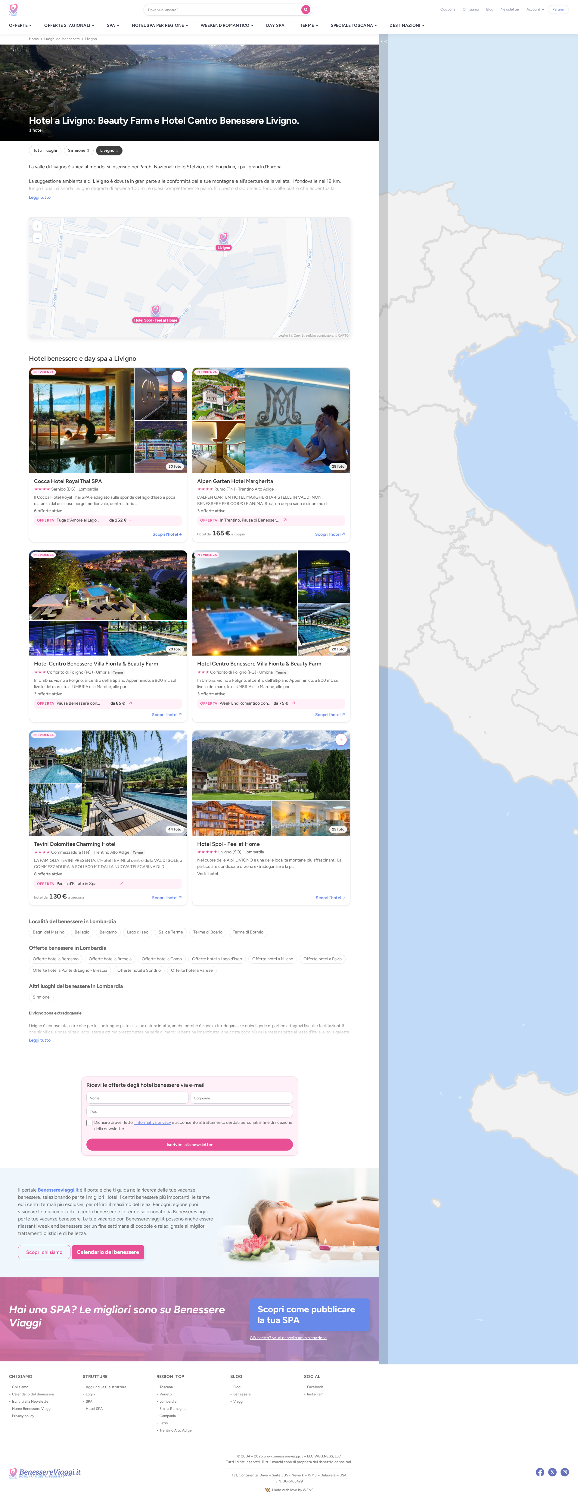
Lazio (164, 1423)
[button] (223, 238)
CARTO (343, 335)
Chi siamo (471, 9)
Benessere (242, 1394)
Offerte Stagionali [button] (67, 25)
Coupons (447, 9)
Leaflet (283, 335)
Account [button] (534, 9)
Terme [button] (307, 25)
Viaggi (238, 1401)
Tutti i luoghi (45, 150)
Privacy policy (23, 1416)
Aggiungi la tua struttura (106, 1387)
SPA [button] (111, 25)
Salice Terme (171, 932)
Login (90, 1394)
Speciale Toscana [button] (352, 25)
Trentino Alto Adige (176, 1430)
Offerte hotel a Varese (192, 970)
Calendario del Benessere (33, 1394)
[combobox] (224, 9)
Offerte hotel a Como (162, 958)
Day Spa (275, 25)
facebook (540, 1472)
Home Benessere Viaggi (31, 1409)
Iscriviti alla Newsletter (31, 1401)
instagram (565, 1472)
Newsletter (510, 9)
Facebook (315, 1387)
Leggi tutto (40, 197)
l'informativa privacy (152, 1122)
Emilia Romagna (172, 1409)
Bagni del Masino (48, 932)
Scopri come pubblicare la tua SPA (306, 1315)
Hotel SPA (94, 1409)
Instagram (315, 1394)
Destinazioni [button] (405, 25)
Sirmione (78, 150)
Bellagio (82, 932)
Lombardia (168, 1401)
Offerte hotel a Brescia (110, 958)
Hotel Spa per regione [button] (158, 25)
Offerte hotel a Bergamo (56, 958)
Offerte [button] (19, 25)
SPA (89, 1401)
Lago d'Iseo (137, 932)
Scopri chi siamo (44, 1252)
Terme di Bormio (248, 932)
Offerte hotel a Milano (272, 958)
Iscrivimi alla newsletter (190, 1144)
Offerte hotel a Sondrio (139, 970)
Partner (558, 9)
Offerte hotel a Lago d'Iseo (217, 958)
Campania (168, 1416)
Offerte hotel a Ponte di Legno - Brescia (70, 970)
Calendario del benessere (108, 1252)
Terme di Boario (207, 932)
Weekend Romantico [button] (225, 25)
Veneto (166, 1394)
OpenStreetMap (305, 335)
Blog (489, 9)
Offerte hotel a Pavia (322, 958)
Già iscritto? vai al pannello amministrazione (288, 1337)
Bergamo (108, 932)
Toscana (166, 1387)
